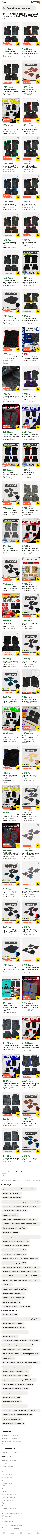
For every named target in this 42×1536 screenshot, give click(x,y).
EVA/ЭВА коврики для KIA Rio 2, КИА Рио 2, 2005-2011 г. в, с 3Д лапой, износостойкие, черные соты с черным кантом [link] (30, 736)
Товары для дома (7, 1477)
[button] (39, 8)
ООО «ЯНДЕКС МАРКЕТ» (15, 1525)
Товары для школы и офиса (10, 1494)
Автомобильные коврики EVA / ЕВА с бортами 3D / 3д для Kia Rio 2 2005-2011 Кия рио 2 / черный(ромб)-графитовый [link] (11, 1159)
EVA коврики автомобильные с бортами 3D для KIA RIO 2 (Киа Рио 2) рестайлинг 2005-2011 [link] (11, 624)
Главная (4, 1533)
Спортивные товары (8, 1497)
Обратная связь (7, 1516)
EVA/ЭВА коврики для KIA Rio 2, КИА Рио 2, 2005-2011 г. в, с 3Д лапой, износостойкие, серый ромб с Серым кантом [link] (30, 511)
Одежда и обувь (7, 1474)
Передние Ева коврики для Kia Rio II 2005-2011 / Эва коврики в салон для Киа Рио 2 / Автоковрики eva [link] (30, 700)
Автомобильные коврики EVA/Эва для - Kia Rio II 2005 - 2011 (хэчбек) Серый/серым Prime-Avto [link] (30, 854)
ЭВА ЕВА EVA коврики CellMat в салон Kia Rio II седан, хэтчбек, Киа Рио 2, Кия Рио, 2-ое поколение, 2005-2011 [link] (30, 90)
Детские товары (7, 1506)
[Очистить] (33, 8)
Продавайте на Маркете (10, 1438)
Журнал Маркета (7, 1522)
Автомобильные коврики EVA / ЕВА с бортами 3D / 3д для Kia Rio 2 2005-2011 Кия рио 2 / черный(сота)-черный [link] (11, 1046)
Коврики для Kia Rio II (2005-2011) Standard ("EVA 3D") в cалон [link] (10, 1006)
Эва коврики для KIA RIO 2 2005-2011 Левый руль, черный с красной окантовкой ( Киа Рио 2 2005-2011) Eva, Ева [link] (30, 1046)
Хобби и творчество (8, 1486)
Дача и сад (5, 1489)
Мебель (4, 1463)
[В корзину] (18, 44)
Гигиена (4, 1469)
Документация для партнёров (11, 1441)
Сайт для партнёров (8, 1444)
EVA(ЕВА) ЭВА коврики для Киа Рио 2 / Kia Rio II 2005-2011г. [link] (10, 435)
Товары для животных (9, 1500)
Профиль (38, 1533)
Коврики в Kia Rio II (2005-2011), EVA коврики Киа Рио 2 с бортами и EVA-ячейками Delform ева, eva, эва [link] (30, 357)
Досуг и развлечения (9, 1460)
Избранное (21, 1533)
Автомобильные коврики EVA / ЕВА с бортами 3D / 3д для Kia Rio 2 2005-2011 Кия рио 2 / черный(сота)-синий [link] (30, 1084)
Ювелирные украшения (9, 1508)
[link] (19, 1189)
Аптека (4, 1480)
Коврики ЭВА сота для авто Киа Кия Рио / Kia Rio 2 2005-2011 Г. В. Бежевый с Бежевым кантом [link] (30, 587)
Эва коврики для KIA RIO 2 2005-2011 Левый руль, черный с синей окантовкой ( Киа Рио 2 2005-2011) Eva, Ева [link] (11, 1084)
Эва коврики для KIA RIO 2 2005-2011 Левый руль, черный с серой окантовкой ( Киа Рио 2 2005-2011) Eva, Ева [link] (11, 815)
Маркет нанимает (7, 1519)
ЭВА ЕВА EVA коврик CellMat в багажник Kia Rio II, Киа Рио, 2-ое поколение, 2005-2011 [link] (10, 319)
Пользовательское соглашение (12, 1513)
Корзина (29, 1533)
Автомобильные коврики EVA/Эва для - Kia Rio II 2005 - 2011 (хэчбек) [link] (30, 968)
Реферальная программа (10, 1452)
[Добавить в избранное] (18, 23)
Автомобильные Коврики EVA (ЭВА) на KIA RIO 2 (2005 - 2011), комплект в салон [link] (11, 397)
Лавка (12, 1533)
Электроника (6, 1472)
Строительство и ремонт (10, 1503)
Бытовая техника (7, 1466)
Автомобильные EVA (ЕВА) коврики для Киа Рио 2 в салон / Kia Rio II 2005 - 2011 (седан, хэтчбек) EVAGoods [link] (10, 52)
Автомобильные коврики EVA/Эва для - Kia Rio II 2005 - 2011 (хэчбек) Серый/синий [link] (30, 892)
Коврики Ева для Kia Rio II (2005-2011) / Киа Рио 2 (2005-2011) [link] (11, 662)
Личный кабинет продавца (10, 1435)
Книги (4, 1491)
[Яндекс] (16, 1528)
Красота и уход (7, 1483)
